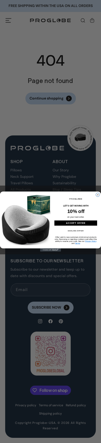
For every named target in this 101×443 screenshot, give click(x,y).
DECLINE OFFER (76, 231)
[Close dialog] (98, 195)
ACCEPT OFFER (76, 223)
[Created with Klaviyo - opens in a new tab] (50, 249)
